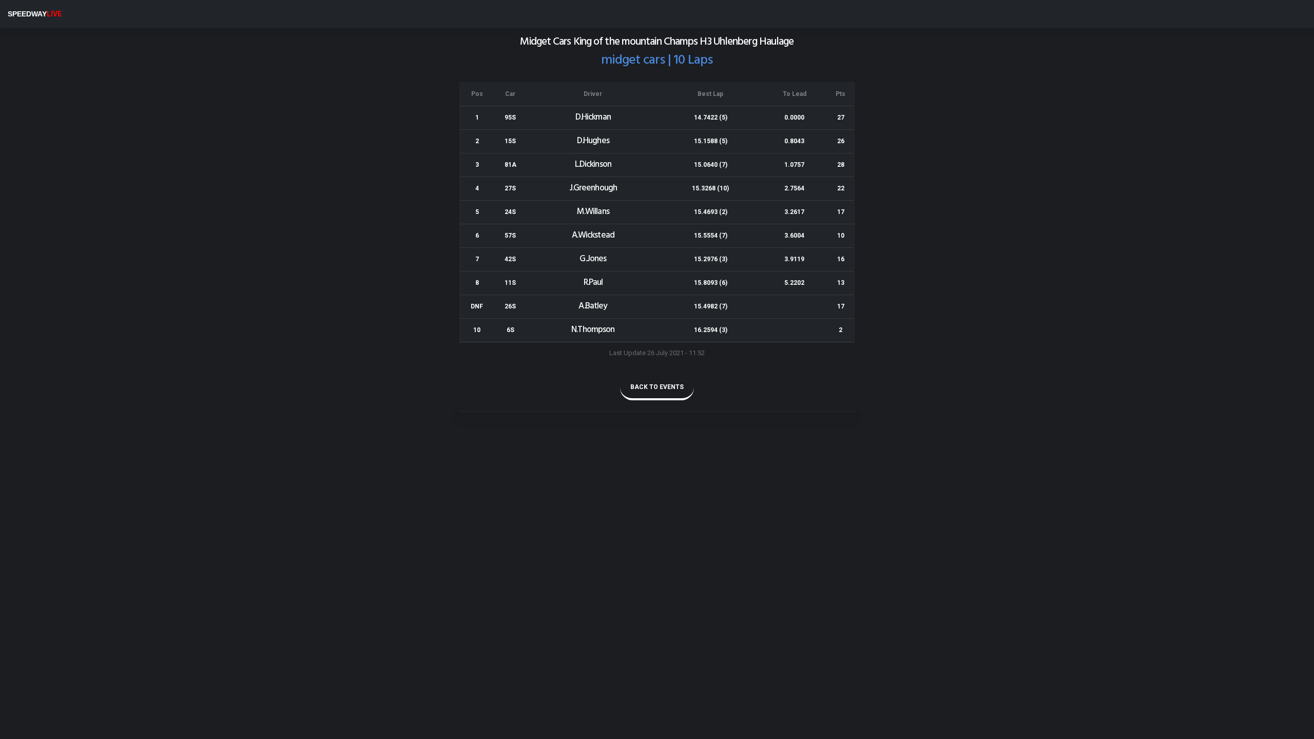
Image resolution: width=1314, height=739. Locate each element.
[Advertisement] (308, 520)
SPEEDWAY (35, 14)
